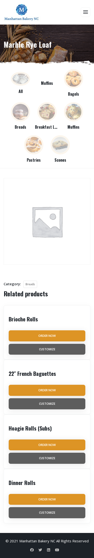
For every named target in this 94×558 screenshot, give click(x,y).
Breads (30, 284)
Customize (47, 349)
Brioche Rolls (23, 319)
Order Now (47, 336)
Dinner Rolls (22, 482)
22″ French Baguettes (32, 373)
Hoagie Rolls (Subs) (30, 428)
